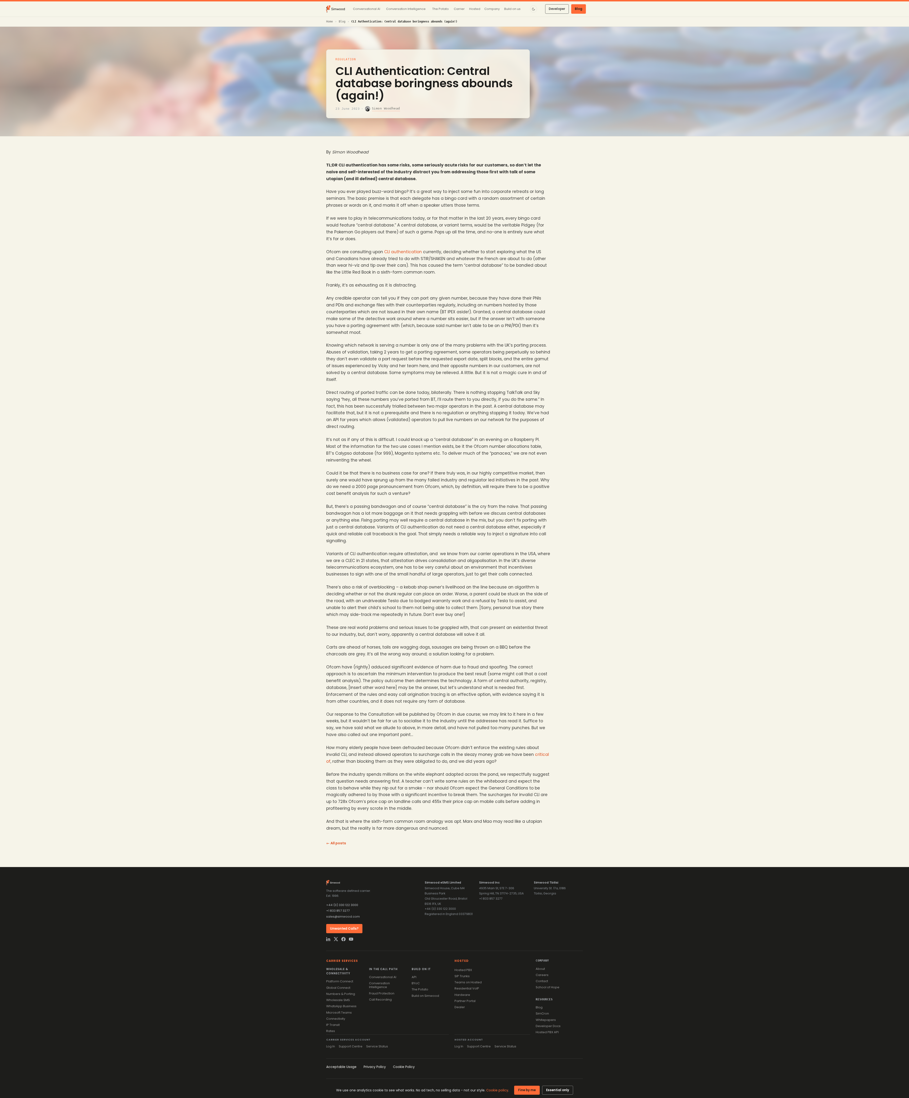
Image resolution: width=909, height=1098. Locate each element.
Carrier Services (342, 961)
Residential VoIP (466, 988)
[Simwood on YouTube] (351, 939)
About (540, 969)
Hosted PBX (463, 970)
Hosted (461, 961)
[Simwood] (335, 9)
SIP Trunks (462, 976)
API (414, 977)
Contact (542, 981)
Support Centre (350, 1046)
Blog (578, 9)
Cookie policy (497, 1090)
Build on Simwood (425, 995)
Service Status (377, 1046)
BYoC (416, 983)
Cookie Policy (404, 1066)
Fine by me (527, 1090)
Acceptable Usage (341, 1066)
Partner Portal (465, 1001)
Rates (330, 1031)
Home (329, 21)
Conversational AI (382, 977)
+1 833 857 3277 (338, 910)
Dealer (459, 1007)
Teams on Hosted (468, 982)
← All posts (336, 843)
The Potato (420, 989)
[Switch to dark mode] (533, 9)
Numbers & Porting (340, 994)
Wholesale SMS (338, 1000)
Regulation (345, 59)
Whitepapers (546, 1020)
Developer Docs (548, 1026)
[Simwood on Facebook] (343, 939)
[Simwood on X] (336, 939)
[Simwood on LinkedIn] (328, 939)
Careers (542, 975)
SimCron (542, 1013)
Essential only (557, 1090)
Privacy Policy (375, 1066)
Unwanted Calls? (344, 928)
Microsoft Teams (339, 1012)
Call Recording (380, 999)
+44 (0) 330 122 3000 (342, 905)
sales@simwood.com (343, 916)
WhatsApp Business (341, 1006)
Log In (330, 1046)
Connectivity (335, 1018)
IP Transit (333, 1025)
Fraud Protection (381, 993)
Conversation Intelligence (379, 985)
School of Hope (547, 987)
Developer (557, 9)
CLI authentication (403, 252)
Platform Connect (339, 981)
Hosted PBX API (547, 1032)
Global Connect (338, 987)
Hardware (462, 995)
